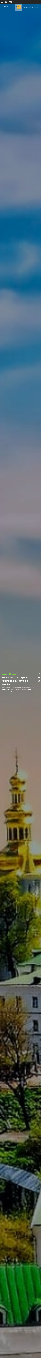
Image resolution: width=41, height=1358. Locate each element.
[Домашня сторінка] (6, 2)
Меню (6, 6)
